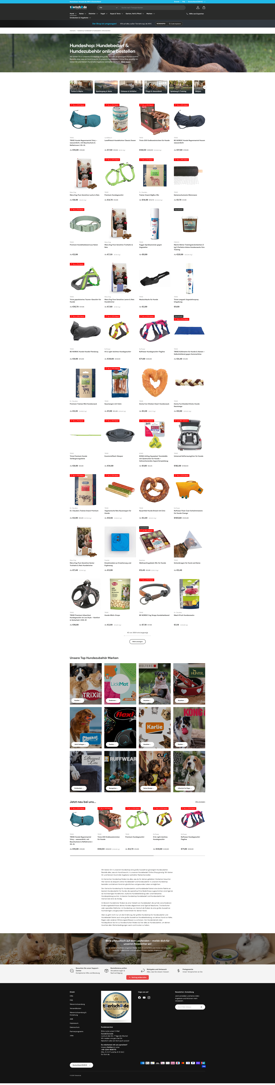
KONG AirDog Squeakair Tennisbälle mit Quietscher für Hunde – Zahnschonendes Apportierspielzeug (153, 458)
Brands (176, 2)
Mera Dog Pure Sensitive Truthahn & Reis (119, 246)
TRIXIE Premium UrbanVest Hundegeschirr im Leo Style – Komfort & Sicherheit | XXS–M (85, 617)
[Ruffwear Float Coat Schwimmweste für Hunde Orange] (189, 489)
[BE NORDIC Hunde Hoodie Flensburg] (85, 330)
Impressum (74, 1023)
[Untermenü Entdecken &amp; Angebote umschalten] (90, 17)
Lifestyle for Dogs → (185, 788)
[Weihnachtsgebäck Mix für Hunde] (154, 542)
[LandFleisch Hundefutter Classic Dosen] (120, 119)
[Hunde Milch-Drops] (120, 594)
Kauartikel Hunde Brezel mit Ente (152, 511)
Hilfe (71, 996)
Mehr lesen (126, 62)
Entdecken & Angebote (79, 18)
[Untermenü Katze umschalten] (85, 13)
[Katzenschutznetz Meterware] (189, 174)
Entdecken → (79, 788)
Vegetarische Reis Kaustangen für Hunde (118, 512)
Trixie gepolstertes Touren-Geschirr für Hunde (85, 300)
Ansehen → (147, 700)
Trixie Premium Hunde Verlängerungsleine (78, 457)
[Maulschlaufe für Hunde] (154, 278)
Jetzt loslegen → (80, 744)
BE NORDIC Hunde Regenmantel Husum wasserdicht (189, 141)
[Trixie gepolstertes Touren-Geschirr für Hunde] (85, 278)
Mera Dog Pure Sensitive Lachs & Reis (84, 195)
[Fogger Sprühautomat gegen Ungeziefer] (154, 223)
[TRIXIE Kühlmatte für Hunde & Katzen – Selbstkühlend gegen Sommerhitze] (189, 330)
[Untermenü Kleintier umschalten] (97, 13)
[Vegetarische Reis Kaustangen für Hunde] (120, 489)
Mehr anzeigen (137, 641)
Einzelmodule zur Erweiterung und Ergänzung (118, 564)
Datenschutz (74, 1027)
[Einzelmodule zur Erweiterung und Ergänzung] (120, 542)
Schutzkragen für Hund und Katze (187, 563)
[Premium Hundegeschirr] (120, 174)
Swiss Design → (148, 788)
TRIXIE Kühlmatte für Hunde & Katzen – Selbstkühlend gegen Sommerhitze (189, 353)
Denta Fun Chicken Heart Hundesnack (154, 404)
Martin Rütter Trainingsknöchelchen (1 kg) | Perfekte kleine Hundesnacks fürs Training (189, 247)
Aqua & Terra (115, 14)
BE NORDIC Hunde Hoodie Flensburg (84, 352)
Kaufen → (77, 700)
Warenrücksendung (77, 1004)
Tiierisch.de (78, 1075)
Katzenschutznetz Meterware (185, 195)
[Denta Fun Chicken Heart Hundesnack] (154, 382)
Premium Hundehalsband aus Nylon (84, 245)
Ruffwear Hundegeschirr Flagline (152, 352)
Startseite (73, 30)
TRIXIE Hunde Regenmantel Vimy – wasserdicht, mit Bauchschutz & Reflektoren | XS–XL (83, 142)
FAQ (183, 2)
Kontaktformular (107, 1033)
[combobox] (141, 7)
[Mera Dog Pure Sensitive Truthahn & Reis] (120, 223)
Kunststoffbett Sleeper (114, 456)
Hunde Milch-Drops (112, 615)
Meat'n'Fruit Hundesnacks (184, 615)
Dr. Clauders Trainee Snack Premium (84, 511)
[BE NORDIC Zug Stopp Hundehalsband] (154, 594)
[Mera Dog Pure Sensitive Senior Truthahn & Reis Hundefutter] (85, 542)
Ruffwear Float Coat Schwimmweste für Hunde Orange (188, 512)
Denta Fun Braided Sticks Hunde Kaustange (187, 405)
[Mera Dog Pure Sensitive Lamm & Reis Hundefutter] (120, 278)
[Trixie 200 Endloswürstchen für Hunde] (154, 119)
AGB (71, 1019)
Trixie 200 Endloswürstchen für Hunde (154, 140)
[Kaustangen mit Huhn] (120, 382)
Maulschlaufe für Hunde (148, 299)
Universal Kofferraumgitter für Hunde (188, 456)
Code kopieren (176, 24)
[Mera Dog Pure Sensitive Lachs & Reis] (85, 174)
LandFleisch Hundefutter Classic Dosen (120, 140)
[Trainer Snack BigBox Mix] (154, 174)
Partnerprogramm (76, 1031)
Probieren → (113, 700)
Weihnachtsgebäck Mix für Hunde (152, 563)
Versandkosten (75, 1008)
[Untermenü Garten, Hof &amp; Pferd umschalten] (143, 13)
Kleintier (92, 14)
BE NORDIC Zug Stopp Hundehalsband (154, 615)
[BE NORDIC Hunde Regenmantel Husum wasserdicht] (189, 119)
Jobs (71, 1035)
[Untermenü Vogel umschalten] (106, 13)
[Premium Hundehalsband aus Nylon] (85, 223)
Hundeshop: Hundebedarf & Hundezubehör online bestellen (93, 30)
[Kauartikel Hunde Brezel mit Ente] (154, 489)
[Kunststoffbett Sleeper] (120, 435)
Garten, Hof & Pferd (133, 14)
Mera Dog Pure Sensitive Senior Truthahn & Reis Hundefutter (82, 564)
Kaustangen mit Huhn (113, 404)
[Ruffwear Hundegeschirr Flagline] (154, 330)
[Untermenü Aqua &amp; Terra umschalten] (122, 13)
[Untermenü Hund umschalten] (75, 13)
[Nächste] (205, 87)
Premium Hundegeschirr (114, 195)
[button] (204, 7)
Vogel (103, 14)
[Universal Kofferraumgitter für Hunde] (189, 435)
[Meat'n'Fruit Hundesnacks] (189, 594)
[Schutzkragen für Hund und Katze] (189, 542)
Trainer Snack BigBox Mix (149, 195)
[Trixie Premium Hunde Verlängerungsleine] (85, 435)
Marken (149, 14)
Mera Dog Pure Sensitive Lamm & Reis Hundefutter (119, 300)
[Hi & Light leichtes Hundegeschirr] (120, 330)
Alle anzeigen (200, 802)
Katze (81, 14)
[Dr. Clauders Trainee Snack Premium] (85, 489)
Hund (72, 14)
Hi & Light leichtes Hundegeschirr (118, 352)
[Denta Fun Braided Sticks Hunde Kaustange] (189, 382)
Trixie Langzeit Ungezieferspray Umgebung (186, 300)
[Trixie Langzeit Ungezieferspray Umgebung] (189, 278)
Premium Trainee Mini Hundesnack (83, 404)
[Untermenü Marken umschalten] (154, 13)
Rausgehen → (113, 788)
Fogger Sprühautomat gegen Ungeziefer (150, 246)
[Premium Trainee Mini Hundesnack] (85, 382)
